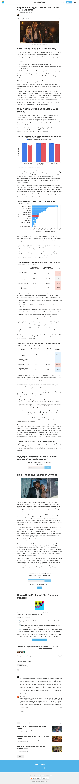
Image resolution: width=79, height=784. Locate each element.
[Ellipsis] (61, 677)
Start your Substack (36, 778)
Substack (33, 781)
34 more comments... (21, 716)
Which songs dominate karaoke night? (25, 750)
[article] (39, 729)
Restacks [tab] (25, 665)
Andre (21, 696)
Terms (43, 775)
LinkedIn (19, 636)
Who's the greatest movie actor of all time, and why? (28, 740)
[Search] (61, 2)
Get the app (45, 778)
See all (19, 756)
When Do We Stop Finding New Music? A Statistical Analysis (31, 727)
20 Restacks (32, 652)
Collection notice (49, 775)
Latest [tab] (21, 723)
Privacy (40, 775)
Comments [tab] (20, 665)
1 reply (22, 711)
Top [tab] (18, 723)
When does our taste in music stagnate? (25, 730)
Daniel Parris (22, 14)
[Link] (15, 49)
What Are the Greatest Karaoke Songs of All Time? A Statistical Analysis (32, 747)
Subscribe (69, 2)
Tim (20, 676)
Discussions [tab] (26, 723)
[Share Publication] (64, 2)
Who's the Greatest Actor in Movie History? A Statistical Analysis (33, 737)
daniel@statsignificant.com (43, 634)
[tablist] (22, 665)
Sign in (75, 2)
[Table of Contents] (1, 392)
